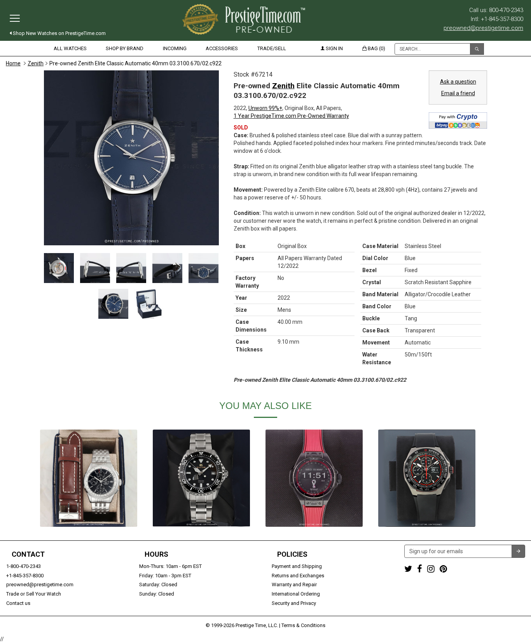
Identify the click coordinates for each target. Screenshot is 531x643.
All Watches (70, 48)
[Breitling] (88, 478)
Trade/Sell (271, 48)
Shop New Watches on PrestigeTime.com (59, 33)
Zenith (36, 63)
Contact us (18, 603)
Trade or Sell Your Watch (33, 594)
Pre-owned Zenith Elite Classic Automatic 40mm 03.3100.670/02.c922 (135, 63)
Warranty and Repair (294, 584)
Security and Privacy (294, 603)
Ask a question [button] (458, 82)
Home (13, 63)
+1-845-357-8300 (25, 575)
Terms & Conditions (303, 625)
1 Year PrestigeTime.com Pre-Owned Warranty (291, 116)
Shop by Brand (124, 48)
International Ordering (296, 594)
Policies (292, 554)
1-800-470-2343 (23, 566)
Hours (156, 554)
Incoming (175, 48)
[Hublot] (314, 478)
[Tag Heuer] (426, 478)
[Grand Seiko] (201, 478)
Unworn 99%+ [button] (265, 108)
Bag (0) (376, 48)
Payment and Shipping (297, 566)
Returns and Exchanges (298, 575)
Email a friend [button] (458, 93)
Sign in (334, 48)
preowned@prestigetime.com (483, 27)
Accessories (222, 48)
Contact (28, 554)
